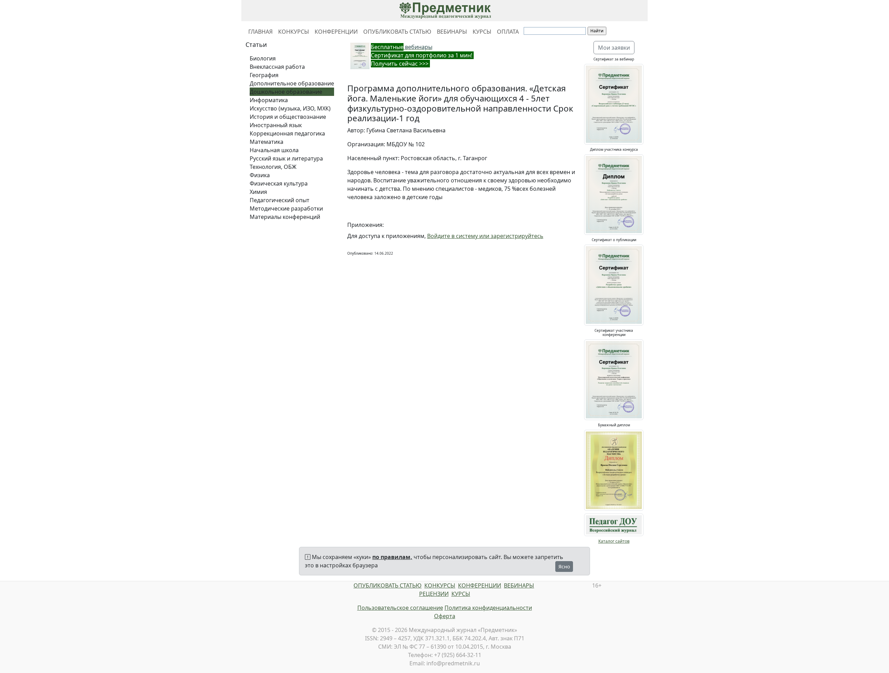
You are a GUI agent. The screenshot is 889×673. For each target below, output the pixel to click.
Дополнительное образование (292, 83)
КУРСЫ (482, 31)
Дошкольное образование (286, 92)
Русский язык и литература (286, 158)
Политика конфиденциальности (488, 608)
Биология (263, 58)
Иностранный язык (276, 125)
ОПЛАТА (508, 31)
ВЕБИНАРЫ (452, 31)
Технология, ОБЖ (273, 167)
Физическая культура (279, 183)
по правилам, (392, 557)
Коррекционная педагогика (287, 133)
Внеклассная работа (277, 67)
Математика (266, 142)
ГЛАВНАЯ (260, 31)
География (264, 75)
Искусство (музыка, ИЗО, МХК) (290, 108)
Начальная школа (274, 150)
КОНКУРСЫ (293, 31)
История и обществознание (288, 117)
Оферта (444, 616)
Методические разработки (286, 208)
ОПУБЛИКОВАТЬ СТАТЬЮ (397, 31)
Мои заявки (614, 47)
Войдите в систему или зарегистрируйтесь (485, 236)
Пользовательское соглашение (400, 608)
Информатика (269, 100)
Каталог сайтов (614, 541)
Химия (258, 192)
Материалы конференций (285, 217)
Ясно (564, 566)
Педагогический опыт (279, 200)
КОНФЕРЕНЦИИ (336, 31)
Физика (260, 175)
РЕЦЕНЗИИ (434, 594)
